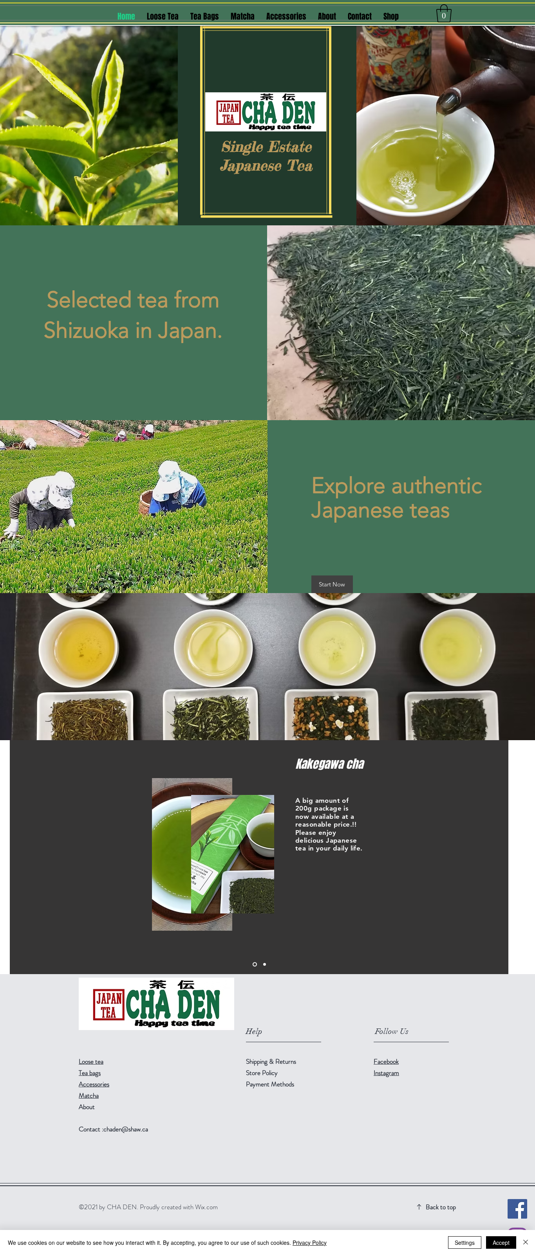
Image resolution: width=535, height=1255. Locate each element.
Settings (465, 1242)
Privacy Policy (310, 1242)
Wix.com (206, 1207)
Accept (501, 1242)
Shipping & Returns (272, 1061)
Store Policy (262, 1072)
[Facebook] (517, 1209)
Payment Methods (271, 1084)
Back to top (441, 1207)
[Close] (525, 1242)
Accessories (94, 1084)
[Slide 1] (264, 964)
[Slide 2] (255, 964)
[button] (444, 13)
